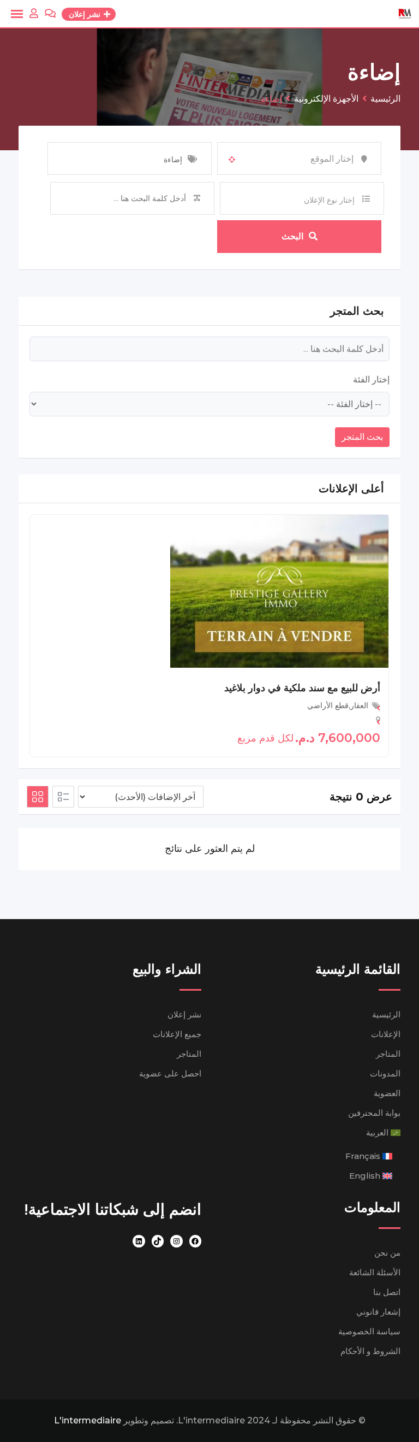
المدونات (385, 1073)
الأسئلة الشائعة (374, 1272)
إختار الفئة (371, 379)
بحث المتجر (362, 437)
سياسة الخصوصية (369, 1331)
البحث (292, 236)
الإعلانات (385, 1034)
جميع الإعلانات (177, 1034)
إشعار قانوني (378, 1311)
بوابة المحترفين (374, 1113)
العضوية (387, 1093)
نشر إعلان (184, 1014)
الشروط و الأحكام (370, 1351)
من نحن (387, 1252)
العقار (359, 705)
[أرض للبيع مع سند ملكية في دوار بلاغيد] (279, 590)
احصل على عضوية (170, 1073)
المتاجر (388, 1054)
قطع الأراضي (328, 705)
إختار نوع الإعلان (329, 200)
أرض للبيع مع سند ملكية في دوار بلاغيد (302, 688)
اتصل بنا (386, 1292)
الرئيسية (386, 1014)
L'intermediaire (87, 1420)
